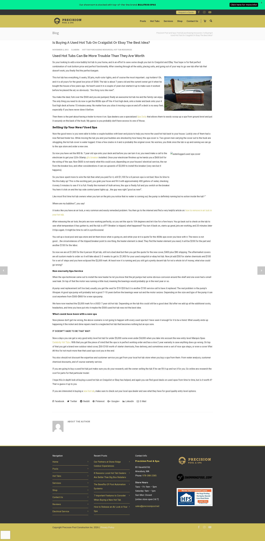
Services (168, 21)
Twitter (73, 401)
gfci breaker (92, 157)
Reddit (86, 401)
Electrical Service (60, 511)
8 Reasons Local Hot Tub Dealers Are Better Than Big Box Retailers (110, 475)
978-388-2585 (149, 475)
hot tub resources (123, 50)
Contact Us (192, 21)
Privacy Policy (107, 527)
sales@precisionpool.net (147, 506)
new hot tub (89, 391)
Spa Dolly (141, 116)
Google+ (115, 401)
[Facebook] (199, 12)
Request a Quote (186, 12)
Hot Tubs (155, 21)
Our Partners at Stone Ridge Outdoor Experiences (107, 464)
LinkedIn (129, 401)
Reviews (56, 504)
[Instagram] (204, 12)
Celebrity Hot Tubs (61, 342)
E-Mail (142, 401)
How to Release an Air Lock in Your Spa (110, 509)
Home (55, 462)
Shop (179, 21)
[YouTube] (210, 12)
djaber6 (75, 50)
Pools (143, 21)
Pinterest (99, 401)
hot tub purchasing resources (97, 50)
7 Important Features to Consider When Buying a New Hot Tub (110, 497)
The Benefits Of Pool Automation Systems (110, 486)
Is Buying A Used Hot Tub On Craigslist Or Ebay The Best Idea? (101, 43)
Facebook (59, 401)
